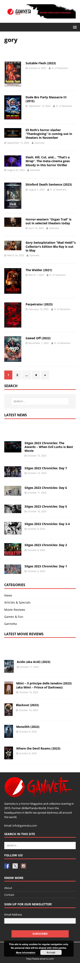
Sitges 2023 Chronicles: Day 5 (46, 506)
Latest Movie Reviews (24, 634)
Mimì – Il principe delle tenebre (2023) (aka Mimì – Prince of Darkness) (44, 685)
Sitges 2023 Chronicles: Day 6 (46, 488)
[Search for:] (40, 401)
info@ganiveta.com (24, 825)
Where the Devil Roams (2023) (38, 748)
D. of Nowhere (60, 68)
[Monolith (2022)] (8, 735)
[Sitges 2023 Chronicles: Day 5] (12, 510)
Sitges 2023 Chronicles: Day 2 (46, 545)
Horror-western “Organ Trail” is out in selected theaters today (48, 221)
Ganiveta (39, 142)
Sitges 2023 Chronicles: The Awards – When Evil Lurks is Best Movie (49, 447)
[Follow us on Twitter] (15, 866)
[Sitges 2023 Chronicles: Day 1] (12, 572)
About (8, 888)
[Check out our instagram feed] (23, 866)
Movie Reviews (14, 610)
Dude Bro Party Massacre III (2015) (46, 99)
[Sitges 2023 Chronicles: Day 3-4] (12, 532)
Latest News (15, 415)
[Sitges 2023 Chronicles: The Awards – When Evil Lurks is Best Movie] (12, 450)
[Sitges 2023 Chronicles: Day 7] (12, 475)
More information (25, 952)
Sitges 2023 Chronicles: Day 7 (46, 468)
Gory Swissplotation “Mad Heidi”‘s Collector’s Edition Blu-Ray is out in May (51, 246)
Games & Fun (13, 617)
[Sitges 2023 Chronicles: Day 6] (12, 493)
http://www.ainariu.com (40, 958)
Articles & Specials (17, 602)
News (8, 595)
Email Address (13, 914)
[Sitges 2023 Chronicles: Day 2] (12, 553)
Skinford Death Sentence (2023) (49, 184)
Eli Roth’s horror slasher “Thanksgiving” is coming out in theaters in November (49, 134)
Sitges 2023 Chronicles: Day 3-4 (47, 524)
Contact (9, 895)
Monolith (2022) (27, 727)
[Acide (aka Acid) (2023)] (9, 670)
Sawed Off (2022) (38, 338)
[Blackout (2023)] (8, 714)
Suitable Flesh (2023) (41, 63)
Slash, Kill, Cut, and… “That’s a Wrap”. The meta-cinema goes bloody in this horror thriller (48, 161)
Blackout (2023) (27, 705)
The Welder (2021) (39, 270)
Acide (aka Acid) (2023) (33, 662)
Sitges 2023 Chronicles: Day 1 (46, 566)
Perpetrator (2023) (39, 304)
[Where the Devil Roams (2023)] (8, 757)
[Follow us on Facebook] (6, 866)
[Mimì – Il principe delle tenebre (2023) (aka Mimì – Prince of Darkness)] (8, 692)
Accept (51, 952)
